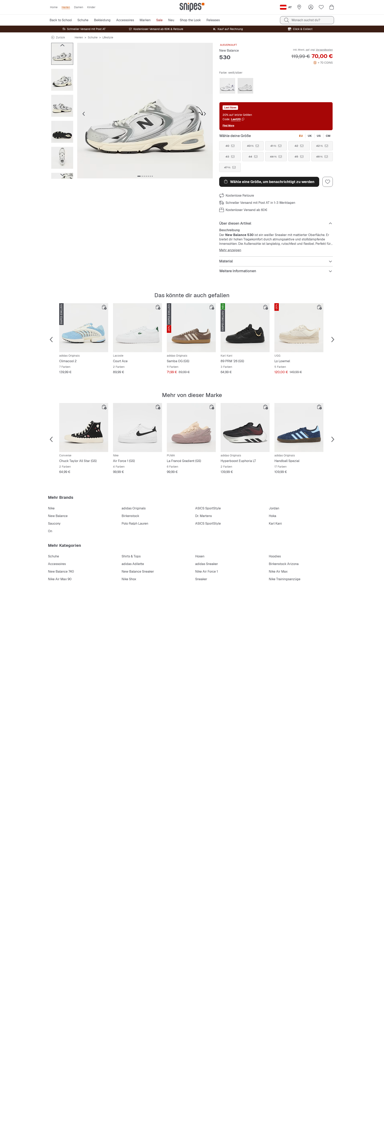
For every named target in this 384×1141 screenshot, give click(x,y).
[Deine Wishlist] (321, 7)
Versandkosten (324, 49)
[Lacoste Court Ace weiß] (137, 327)
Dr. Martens (203, 516)
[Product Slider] (62, 54)
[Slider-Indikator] (139, 176)
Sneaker (201, 579)
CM (328, 136)
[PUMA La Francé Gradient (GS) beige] (191, 427)
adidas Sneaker (206, 564)
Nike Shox (129, 579)
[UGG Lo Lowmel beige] (298, 327)
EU (301, 136)
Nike (51, 508)
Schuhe (93, 37)
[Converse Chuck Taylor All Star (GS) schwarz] (83, 427)
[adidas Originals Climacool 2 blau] (83, 327)
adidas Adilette (133, 564)
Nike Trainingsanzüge (284, 579)
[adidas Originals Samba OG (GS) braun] (191, 327)
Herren (79, 37)
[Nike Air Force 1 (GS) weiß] (137, 427)
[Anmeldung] (310, 7)
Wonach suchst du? (305, 20)
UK (310, 136)
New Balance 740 (61, 571)
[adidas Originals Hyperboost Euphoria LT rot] (245, 427)
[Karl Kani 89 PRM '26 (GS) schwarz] (245, 327)
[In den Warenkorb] (104, 307)
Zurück (60, 37)
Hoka (272, 516)
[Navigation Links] (62, 45)
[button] (145, 110)
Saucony (54, 523)
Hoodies (275, 556)
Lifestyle (107, 37)
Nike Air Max (278, 571)
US (319, 136)
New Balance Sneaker (138, 571)
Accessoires (57, 564)
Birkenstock (130, 516)
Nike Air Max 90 (60, 579)
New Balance (229, 50)
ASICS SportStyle (208, 508)
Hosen (199, 556)
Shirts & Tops (131, 556)
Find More (228, 125)
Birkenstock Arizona (284, 564)
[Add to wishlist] (327, 181)
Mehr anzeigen (230, 250)
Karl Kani (275, 523)
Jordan (274, 508)
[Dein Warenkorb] (331, 7)
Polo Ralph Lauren (135, 523)
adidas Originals (134, 508)
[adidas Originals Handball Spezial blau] (298, 427)
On (50, 531)
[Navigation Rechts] (62, 174)
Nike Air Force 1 (206, 571)
